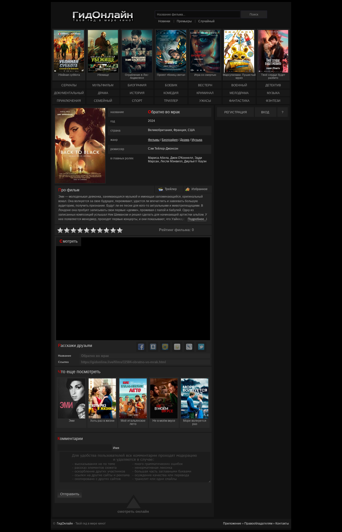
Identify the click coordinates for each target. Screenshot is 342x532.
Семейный (103, 101)
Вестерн (205, 85)
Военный (239, 85)
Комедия (171, 93)
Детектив (273, 85)
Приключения (69, 101)
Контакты (282, 523)
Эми (72, 420)
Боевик (171, 85)
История (137, 93)
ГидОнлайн (65, 523)
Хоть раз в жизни (102, 420)
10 (120, 230)
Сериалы (69, 85)
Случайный (206, 21)
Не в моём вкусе (163, 420)
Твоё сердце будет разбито (273, 76)
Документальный (69, 93)
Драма (103, 93)
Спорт (137, 101)
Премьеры (184, 21)
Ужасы (205, 101)
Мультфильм (102, 85)
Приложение (232, 523)
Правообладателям (258, 523)
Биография (137, 85)
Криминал (205, 93)
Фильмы (153, 140)
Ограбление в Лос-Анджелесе (137, 76)
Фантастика (239, 101)
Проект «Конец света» (171, 74)
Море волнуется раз (194, 422)
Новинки (164, 21)
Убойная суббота (69, 74)
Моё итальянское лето (133, 422)
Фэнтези (273, 101)
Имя (116, 448)
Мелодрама (239, 93)
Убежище (103, 74)
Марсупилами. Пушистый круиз (239, 76)
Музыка (273, 93)
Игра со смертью (205, 74)
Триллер (171, 101)
